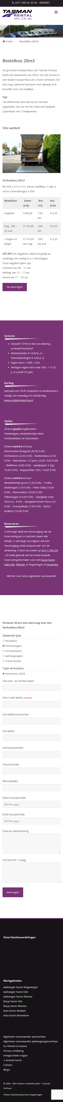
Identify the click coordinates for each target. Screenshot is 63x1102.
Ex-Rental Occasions (15, 1046)
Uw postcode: (11, 764)
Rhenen (20, 564)
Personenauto (13, 650)
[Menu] (56, 12)
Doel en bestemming (16, 831)
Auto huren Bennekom (16, 1015)
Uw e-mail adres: (17, 697)
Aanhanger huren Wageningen (20, 987)
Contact (7, 1064)
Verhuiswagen (13, 645)
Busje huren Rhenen (15, 1006)
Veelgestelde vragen (15, 1055)
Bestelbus (11, 640)
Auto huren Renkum (14, 1010)
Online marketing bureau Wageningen (22, 1094)
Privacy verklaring (13, 1050)
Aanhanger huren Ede (15, 991)
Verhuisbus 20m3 (15, 673)
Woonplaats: (10, 781)
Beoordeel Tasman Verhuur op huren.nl (16, 954)
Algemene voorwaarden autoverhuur (24, 1036)
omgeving (52, 564)
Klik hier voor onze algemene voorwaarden (31, 576)
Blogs (6, 1069)
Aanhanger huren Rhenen (17, 996)
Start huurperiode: (14, 798)
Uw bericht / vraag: (14, 860)
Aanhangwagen (14, 656)
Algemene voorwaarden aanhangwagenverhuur (30, 1041)
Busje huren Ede (12, 1001)
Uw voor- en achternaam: (18, 681)
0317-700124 (22, 2)
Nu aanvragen (15, 286)
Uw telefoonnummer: (16, 714)
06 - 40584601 (42, 2)
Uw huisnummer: (13, 748)
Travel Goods (13, 661)
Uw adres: (9, 731)
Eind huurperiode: (14, 814)
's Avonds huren (12, 1060)
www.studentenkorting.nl (18, 400)
